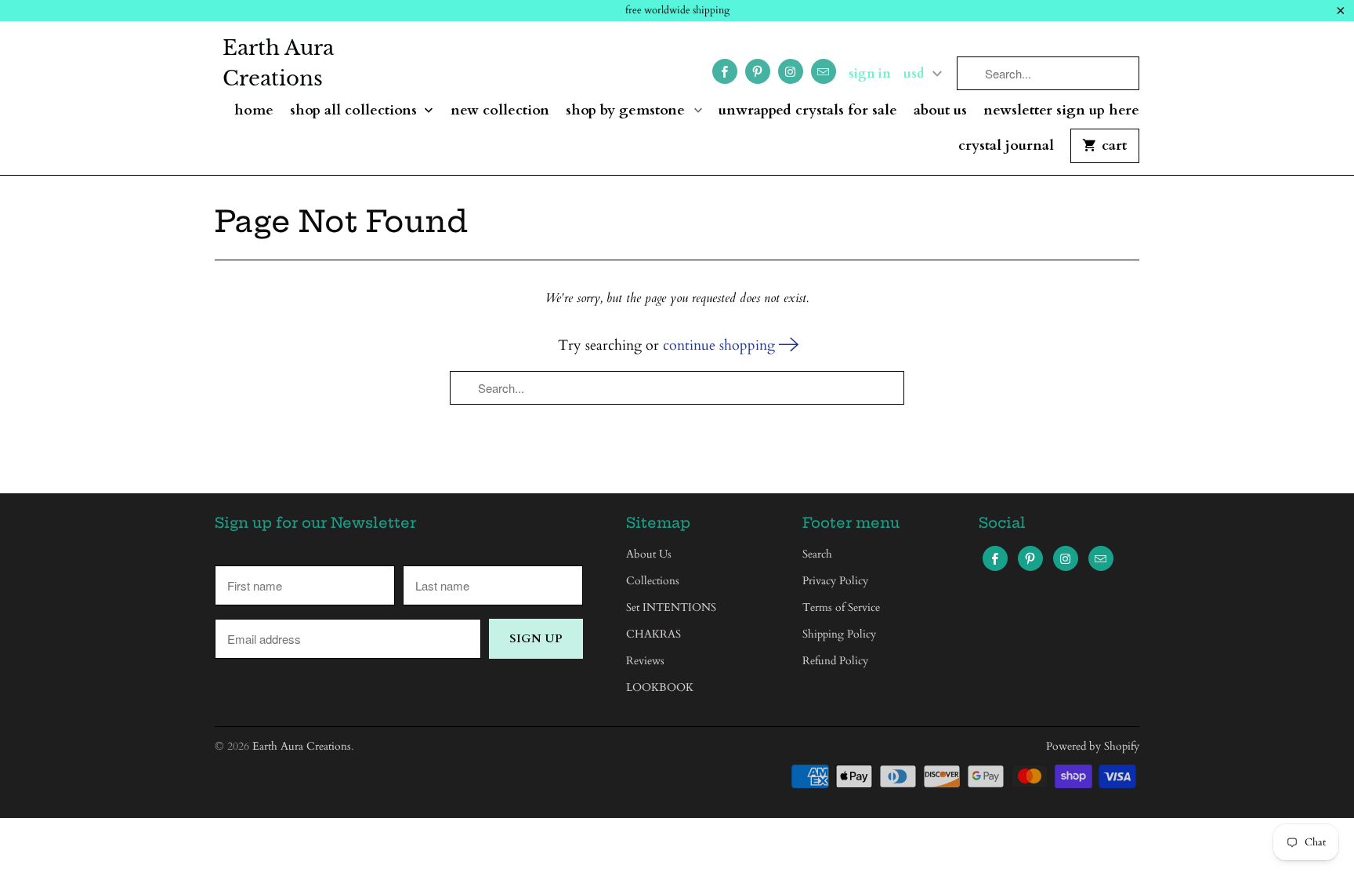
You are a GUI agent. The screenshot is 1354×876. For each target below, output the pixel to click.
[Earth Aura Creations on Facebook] (724, 71)
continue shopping (721, 345)
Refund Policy (835, 660)
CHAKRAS (653, 634)
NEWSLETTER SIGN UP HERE (1061, 111)
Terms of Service (841, 607)
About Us (940, 111)
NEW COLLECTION (500, 111)
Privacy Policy (835, 580)
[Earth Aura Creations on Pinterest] (757, 71)
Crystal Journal (1006, 146)
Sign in (870, 73)
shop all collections (355, 111)
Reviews (645, 660)
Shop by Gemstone (627, 111)
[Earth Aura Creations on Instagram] (790, 71)
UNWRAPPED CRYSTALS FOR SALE (808, 111)
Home (253, 111)
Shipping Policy (839, 634)
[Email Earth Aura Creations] (823, 71)
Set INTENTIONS (671, 607)
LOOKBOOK (659, 687)
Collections (652, 580)
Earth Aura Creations (278, 63)
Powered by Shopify (1092, 746)
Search (817, 554)
